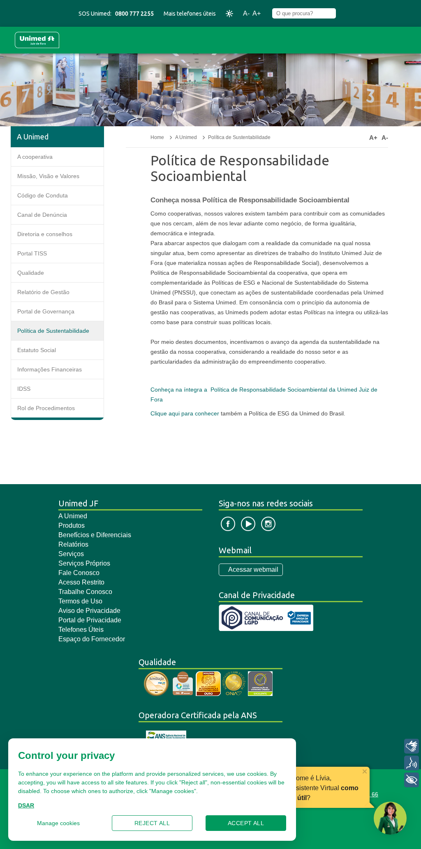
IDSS (23, 388)
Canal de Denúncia (42, 214)
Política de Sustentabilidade (53, 330)
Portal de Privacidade (89, 620)
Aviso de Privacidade (89, 610)
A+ (256, 13)
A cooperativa (35, 156)
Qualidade (30, 272)
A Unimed (186, 137)
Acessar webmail (253, 569)
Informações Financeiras (49, 369)
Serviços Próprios (84, 563)
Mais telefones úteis (190, 13)
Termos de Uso (80, 601)
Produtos (71, 525)
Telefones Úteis (81, 629)
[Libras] (411, 746)
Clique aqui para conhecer (184, 413)
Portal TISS (32, 253)
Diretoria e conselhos (44, 234)
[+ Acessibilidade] (411, 779)
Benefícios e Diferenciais (94, 534)
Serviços (71, 553)
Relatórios (73, 544)
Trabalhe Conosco (85, 591)
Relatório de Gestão (43, 292)
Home (157, 137)
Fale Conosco (78, 572)
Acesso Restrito (81, 582)
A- (246, 13)
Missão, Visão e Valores (48, 176)
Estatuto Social (36, 350)
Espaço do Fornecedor (91, 639)
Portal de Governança (45, 311)
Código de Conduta (42, 195)
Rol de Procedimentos (46, 408)
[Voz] (411, 763)
